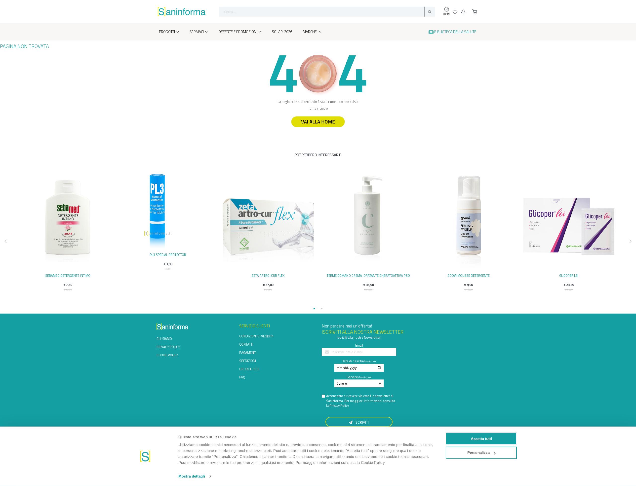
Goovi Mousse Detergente (468, 275)
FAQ (242, 377)
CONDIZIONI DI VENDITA (256, 336)
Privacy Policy (339, 405)
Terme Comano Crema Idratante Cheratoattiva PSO (368, 275)
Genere (352, 376)
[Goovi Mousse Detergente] (468, 221)
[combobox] (327, 12)
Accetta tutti (481, 438)
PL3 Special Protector (168, 254)
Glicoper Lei (568, 275)
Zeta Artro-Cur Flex (268, 275)
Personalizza (478, 452)
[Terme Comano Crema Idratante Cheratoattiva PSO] (368, 221)
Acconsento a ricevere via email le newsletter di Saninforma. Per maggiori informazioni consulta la (360, 401)
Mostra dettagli (191, 476)
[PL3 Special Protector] (167, 210)
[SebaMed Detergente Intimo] (67, 221)
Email (359, 345)
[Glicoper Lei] (568, 221)
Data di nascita (352, 361)
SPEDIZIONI (247, 360)
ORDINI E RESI (249, 368)
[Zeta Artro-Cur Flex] (268, 221)
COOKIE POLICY (167, 355)
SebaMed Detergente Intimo (67, 275)
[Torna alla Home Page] (318, 129)
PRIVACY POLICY (168, 346)
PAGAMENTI (247, 352)
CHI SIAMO (164, 338)
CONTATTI (246, 344)
